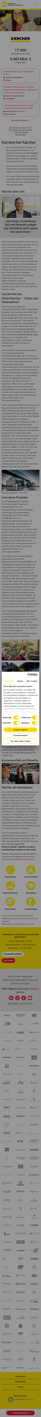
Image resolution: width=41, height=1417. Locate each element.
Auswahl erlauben (20, 735)
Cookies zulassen (21, 730)
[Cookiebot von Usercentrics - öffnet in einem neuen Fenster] (28, 674)
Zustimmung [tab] (9, 681)
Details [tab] (20, 681)
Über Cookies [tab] (32, 681)
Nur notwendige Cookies (20, 741)
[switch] (35, 717)
